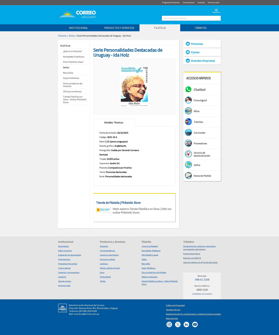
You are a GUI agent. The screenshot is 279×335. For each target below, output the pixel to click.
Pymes (195, 52)
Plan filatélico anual (150, 255)
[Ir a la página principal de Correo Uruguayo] (94, 14)
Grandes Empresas (203, 61)
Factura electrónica (191, 253)
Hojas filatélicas (148, 268)
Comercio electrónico (109, 255)
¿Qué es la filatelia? (150, 246)
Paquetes (104, 246)
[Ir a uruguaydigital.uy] (216, 10)
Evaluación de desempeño (69, 255)
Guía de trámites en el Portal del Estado (200, 262)
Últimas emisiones (150, 276)
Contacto (62, 276)
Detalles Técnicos (113, 122)
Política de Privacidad (175, 305)
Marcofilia (146, 263)
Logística (104, 263)
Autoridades (63, 246)
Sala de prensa (64, 281)
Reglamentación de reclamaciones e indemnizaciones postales (193, 314)
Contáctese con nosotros (202, 294)
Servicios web (64, 285)
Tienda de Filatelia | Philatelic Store (118, 203)
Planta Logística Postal (110, 268)
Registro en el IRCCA (192, 258)
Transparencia (64, 259)
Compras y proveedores (68, 272)
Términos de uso (173, 309)
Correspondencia (107, 250)
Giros (102, 272)
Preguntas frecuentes (67, 263)
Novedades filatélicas (151, 250)
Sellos (72, 35)
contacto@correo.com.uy (86, 313)
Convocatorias (64, 268)
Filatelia (62, 35)
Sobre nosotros (65, 250)
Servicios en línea (107, 259)
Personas (197, 44)
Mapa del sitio (172, 318)
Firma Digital (105, 276)
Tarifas (103, 281)
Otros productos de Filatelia (154, 272)
